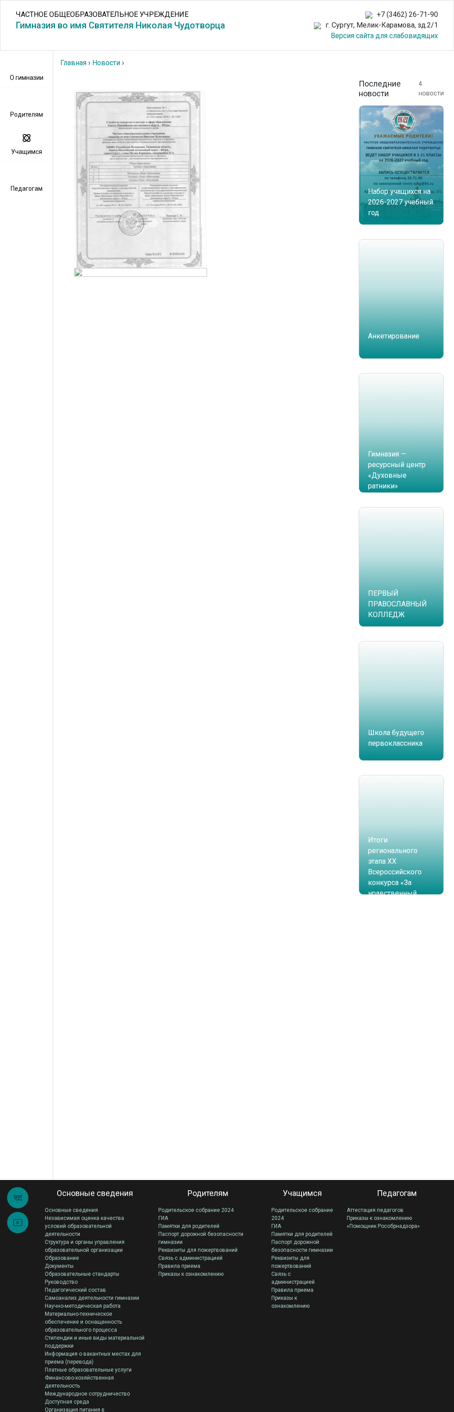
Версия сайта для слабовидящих (384, 35)
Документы (59, 1266)
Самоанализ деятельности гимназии (92, 1298)
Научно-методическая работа (83, 1306)
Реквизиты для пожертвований (198, 1250)
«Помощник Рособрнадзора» (383, 1226)
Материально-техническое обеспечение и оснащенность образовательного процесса (83, 1322)
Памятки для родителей (188, 1226)
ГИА (163, 1218)
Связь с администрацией (190, 1258)
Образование (62, 1258)
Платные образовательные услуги (88, 1370)
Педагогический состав (75, 1290)
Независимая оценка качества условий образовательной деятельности (84, 1226)
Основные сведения (71, 1210)
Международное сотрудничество (87, 1394)
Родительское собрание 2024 (196, 1210)
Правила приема (179, 1266)
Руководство (61, 1282)
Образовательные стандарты (82, 1274)
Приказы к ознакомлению (190, 1274)
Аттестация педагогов (375, 1210)
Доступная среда (67, 1402)
